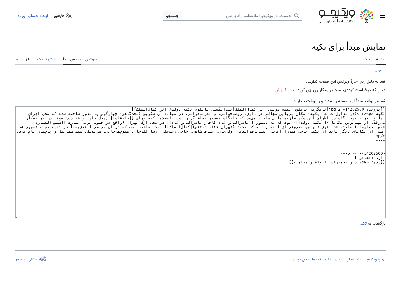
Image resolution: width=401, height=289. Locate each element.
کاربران (280, 90)
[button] (382, 16)
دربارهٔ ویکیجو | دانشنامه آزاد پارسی (360, 259)
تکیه (378, 71)
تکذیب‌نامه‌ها (321, 259)
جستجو (172, 16)
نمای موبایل (300, 259)
